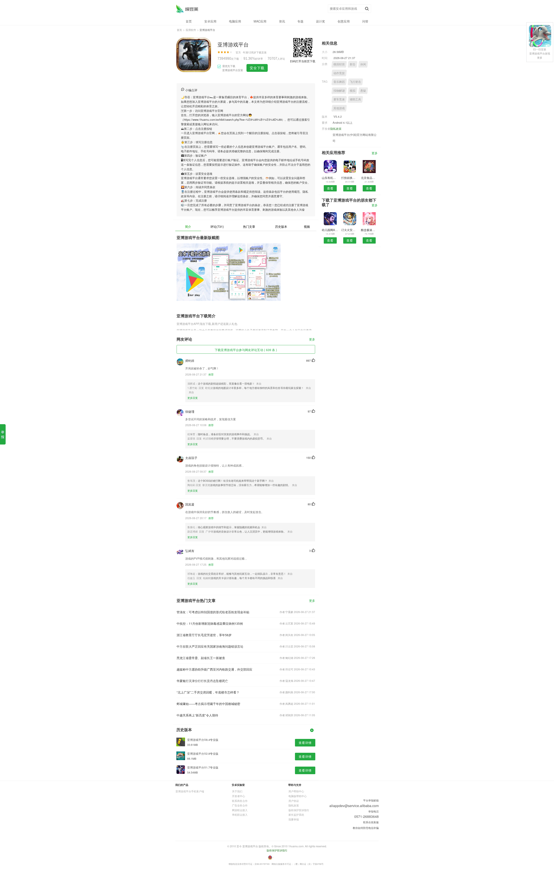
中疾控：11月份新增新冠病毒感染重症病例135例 (210, 623)
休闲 (363, 64)
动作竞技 (339, 73)
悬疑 (363, 90)
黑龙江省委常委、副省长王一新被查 (201, 658)
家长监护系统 (296, 814)
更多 (312, 339)
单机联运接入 (240, 814)
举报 (2, 434)
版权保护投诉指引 (298, 810)
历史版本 (281, 226)
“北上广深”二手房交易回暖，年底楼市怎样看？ (208, 692)
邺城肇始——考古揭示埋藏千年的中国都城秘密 (208, 703)
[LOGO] (187, 9)
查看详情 (305, 742)
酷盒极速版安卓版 (369, 230)
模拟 (352, 90)
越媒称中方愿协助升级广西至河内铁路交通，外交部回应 (214, 669)
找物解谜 (339, 90)
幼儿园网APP (330, 230)
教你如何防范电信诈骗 (366, 828)
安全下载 (257, 67)
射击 (352, 64)
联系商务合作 (240, 801)
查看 (330, 188)
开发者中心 (238, 796)
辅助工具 (355, 99)
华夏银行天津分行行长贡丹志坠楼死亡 (202, 681)
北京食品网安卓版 (369, 178)
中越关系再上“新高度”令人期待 (197, 715)
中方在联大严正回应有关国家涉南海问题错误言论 (210, 646)
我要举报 (293, 819)
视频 (307, 226)
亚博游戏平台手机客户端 (190, 791)
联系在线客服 (371, 822)
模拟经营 (339, 64)
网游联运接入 (240, 810)
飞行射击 (355, 82)
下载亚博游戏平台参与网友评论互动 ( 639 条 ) (246, 350)
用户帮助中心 (296, 791)
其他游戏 (339, 108)
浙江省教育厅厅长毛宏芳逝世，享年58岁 (204, 635)
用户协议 (293, 801)
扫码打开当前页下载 (302, 61)
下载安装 (261, 52)
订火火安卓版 (349, 230)
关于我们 (237, 791)
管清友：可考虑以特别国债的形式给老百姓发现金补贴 (213, 612)
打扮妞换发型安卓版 (349, 178)
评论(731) (217, 226)
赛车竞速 (339, 99)
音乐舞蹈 (339, 82)
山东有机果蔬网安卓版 (330, 178)
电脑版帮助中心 (297, 796)
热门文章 (249, 226)
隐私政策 (335, 129)
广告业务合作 (240, 805)
